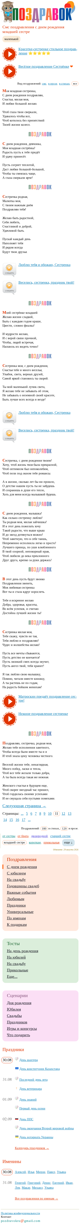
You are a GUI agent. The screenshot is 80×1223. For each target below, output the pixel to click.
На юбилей (16, 957)
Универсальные (20, 911)
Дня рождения (19, 1003)
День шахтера (28, 1060)
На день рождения (22, 951)
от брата (23, 836)
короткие (35, 842)
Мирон (40, 1172)
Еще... (12, 976)
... (22, 813)
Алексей (20, 1172)
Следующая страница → (24, 805)
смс (44, 83)
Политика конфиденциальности (20, 1213)
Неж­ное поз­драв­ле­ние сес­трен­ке (43, 714)
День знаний (28, 1099)
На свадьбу (16, 879)
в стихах (64, 83)
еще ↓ (68, 842)
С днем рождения (22, 867)
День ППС (26, 1119)
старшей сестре (60, 836)
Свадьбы (14, 1015)
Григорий (34, 1182)
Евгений (58, 1182)
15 (11, 820)
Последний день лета (33, 1079)
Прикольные (17, 970)
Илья (31, 1172)
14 (5, 820)
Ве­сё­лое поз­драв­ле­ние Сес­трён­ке (43, 66)
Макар (26, 1187)
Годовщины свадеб (23, 886)
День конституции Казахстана (39, 1069)
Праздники (16, 905)
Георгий (20, 1182)
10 (50, 813)
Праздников (17, 1022)
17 (23, 820)
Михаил (37, 1187)
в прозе (52, 83)
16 (17, 820)
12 (63, 813)
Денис (46, 1182)
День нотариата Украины (36, 1137)
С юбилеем (16, 873)
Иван (69, 1182)
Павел (51, 1172)
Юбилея (14, 1009)
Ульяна (61, 1172)
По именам (16, 918)
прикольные (52, 842)
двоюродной (39, 836)
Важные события (21, 892)
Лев (17, 1187)
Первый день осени (32, 1108)
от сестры (8, 836)
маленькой (11, 39)
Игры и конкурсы (22, 1028)
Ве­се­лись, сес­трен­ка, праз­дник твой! (46, 282)
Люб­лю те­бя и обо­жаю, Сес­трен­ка (44, 265)
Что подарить (18, 1035)
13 (69, 813)
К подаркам (17, 924)
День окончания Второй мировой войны (46, 1128)
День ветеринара (30, 1088)
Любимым (15, 899)
